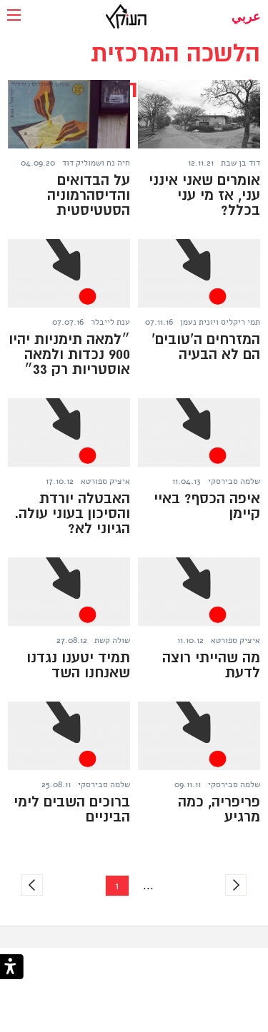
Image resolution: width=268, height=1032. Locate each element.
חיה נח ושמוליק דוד (96, 162)
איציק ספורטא (105, 481)
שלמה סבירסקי (234, 481)
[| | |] (14, 16)
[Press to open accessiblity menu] (12, 968)
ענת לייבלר (110, 322)
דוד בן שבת (240, 162)
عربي (246, 16)
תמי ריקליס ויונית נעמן (220, 322)
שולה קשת (112, 640)
